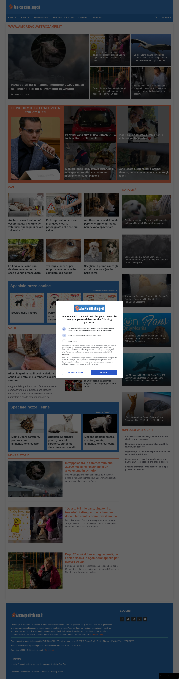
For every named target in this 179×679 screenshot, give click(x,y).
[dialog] (89, 339)
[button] (89, 341)
